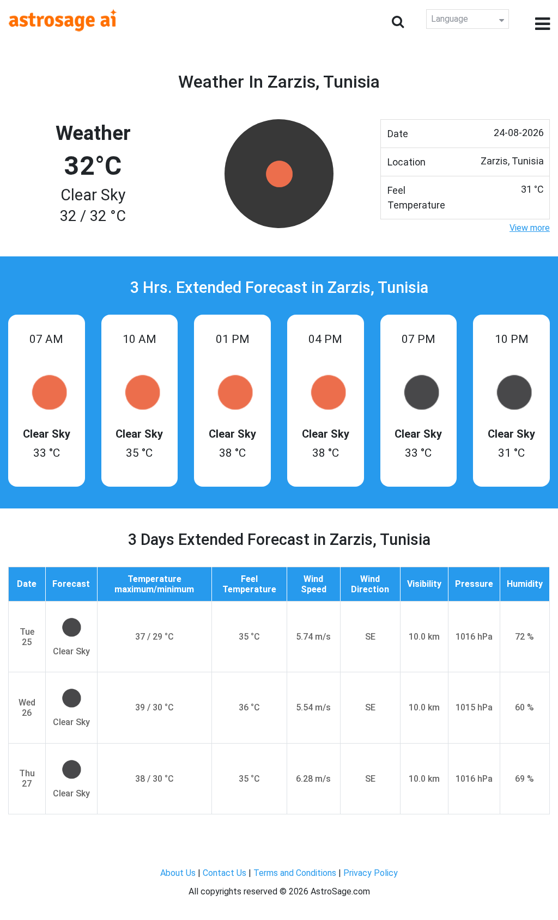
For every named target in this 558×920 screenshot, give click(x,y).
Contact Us (224, 873)
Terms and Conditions (294, 873)
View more (530, 228)
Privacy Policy (370, 873)
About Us (178, 873)
